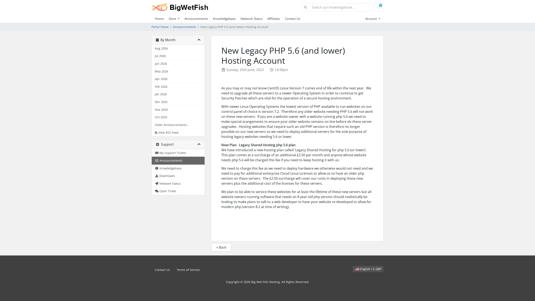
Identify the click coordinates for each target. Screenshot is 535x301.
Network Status (251, 19)
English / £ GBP (370, 269)
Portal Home (160, 27)
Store (173, 19)
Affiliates (274, 19)
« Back (221, 247)
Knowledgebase (224, 19)
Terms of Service (188, 270)
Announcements (196, 19)
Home (159, 19)
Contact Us (292, 19)
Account (371, 19)
